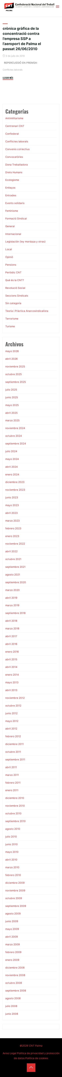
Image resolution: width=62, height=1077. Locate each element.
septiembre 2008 (15, 990)
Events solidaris (14, 203)
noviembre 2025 (15, 366)
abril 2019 (11, 597)
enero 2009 (12, 959)
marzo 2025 (12, 420)
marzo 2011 (12, 775)
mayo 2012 (11, 721)
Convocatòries (14, 156)
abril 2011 (11, 767)
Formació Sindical (16, 218)
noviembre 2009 (15, 890)
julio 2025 (11, 389)
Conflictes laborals (12, 69)
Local (8, 249)
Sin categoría (13, 303)
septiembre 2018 (15, 613)
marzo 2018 (12, 628)
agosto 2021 (12, 574)
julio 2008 (11, 1006)
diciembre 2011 (14, 744)
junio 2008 (11, 1013)
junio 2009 (11, 921)
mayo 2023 (12, 505)
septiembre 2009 (15, 906)
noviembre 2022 (15, 543)
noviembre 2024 (15, 428)
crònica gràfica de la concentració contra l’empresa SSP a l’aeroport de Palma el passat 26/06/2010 (22, 38)
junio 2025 (11, 397)
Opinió (9, 257)
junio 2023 (11, 497)
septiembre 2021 (15, 566)
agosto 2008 (13, 998)
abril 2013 (11, 690)
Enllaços (10, 187)
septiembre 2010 (15, 821)
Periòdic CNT (13, 272)
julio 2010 (11, 836)
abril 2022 (11, 551)
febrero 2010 (13, 875)
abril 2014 (11, 667)
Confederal (12, 133)
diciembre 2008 (14, 967)
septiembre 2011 (15, 759)
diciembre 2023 (14, 482)
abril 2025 (11, 412)
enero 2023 (12, 536)
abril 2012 (11, 728)
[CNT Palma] (28, 6)
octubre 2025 (13, 374)
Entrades (10, 195)
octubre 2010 (13, 813)
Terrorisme (11, 318)
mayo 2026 (12, 351)
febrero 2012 (13, 736)
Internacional (13, 234)
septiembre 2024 (15, 443)
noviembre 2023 (15, 489)
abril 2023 (11, 513)
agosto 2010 (12, 828)
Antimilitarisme (14, 118)
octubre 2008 (13, 982)
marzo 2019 (12, 605)
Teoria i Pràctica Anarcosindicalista (26, 310)
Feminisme (11, 210)
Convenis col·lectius (17, 149)
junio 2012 (11, 713)
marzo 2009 (12, 944)
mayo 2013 (12, 682)
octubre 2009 (13, 898)
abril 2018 (11, 620)
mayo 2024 (12, 459)
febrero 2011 (13, 782)
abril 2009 (11, 936)
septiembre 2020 (15, 582)
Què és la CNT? (14, 280)
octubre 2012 (13, 705)
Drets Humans (13, 172)
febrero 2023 (13, 528)
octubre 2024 (13, 435)
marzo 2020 (12, 590)
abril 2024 (11, 466)
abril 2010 (11, 859)
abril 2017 (11, 636)
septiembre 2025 (15, 381)
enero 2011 (11, 790)
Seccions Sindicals (16, 295)
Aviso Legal (9, 1053)
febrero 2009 (13, 952)
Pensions (10, 264)
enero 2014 (12, 674)
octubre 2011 (13, 751)
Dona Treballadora (16, 164)
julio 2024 (11, 451)
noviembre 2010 (15, 805)
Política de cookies (36, 1058)
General (10, 226)
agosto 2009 (13, 913)
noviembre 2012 (15, 697)
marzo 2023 (12, 520)
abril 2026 (11, 358)
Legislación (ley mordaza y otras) (25, 241)
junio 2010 (11, 844)
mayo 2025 (12, 405)
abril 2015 (11, 659)
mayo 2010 (12, 851)
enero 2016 (12, 651)
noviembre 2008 (15, 975)
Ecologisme (12, 179)
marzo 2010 (12, 867)
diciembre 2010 (14, 798)
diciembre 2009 (15, 882)
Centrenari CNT (14, 126)
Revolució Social (15, 287)
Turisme (10, 326)
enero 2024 (12, 474)
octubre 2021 (13, 559)
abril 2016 (11, 644)
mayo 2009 (12, 929)
